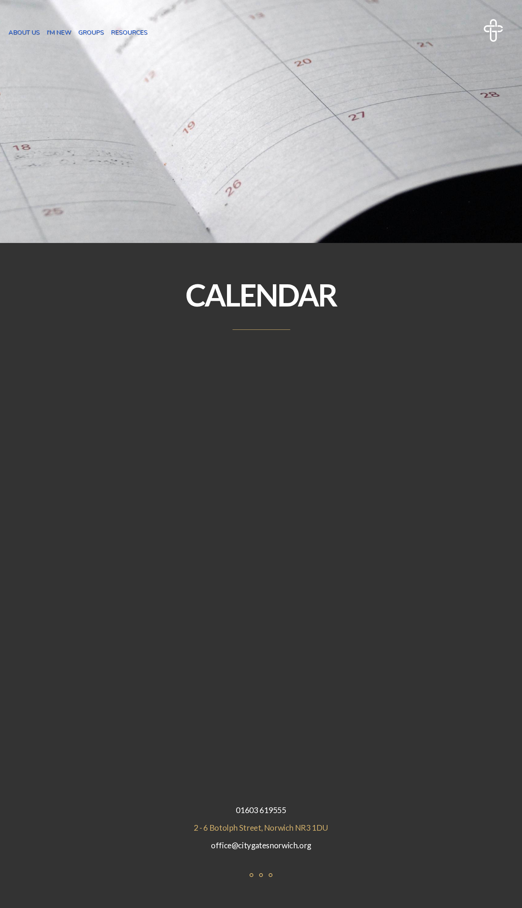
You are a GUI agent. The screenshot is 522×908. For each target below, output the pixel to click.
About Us (24, 32)
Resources (130, 32)
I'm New (60, 32)
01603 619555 (261, 810)
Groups (91, 32)
